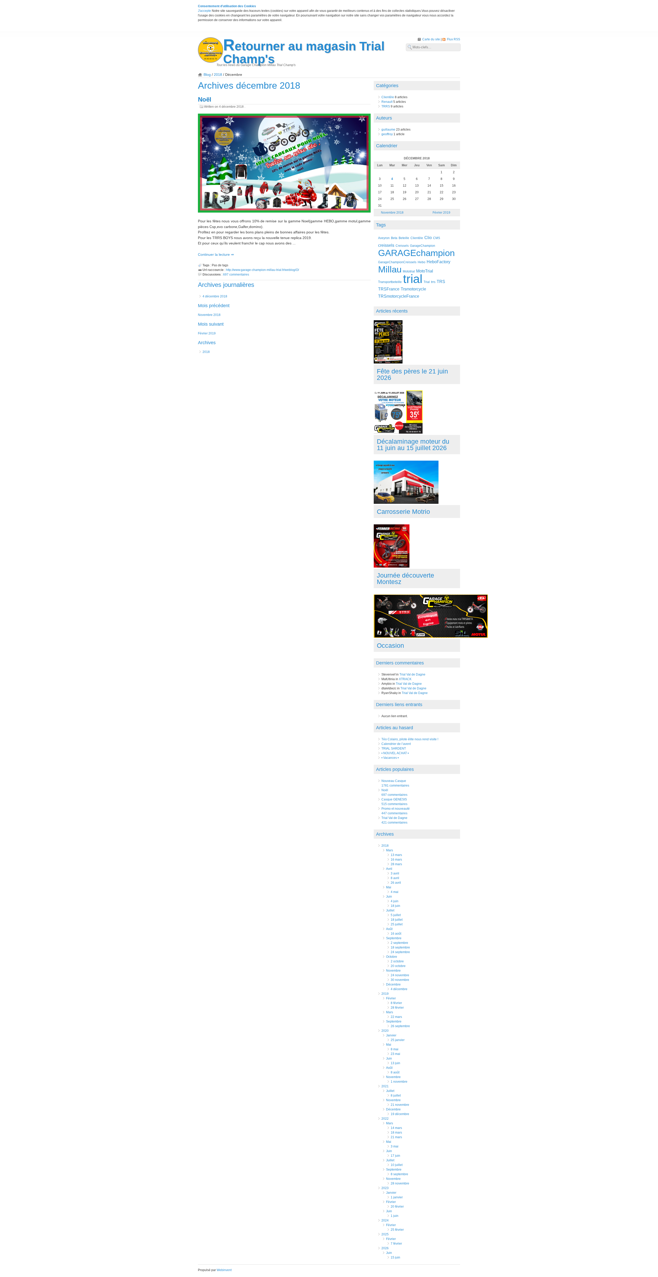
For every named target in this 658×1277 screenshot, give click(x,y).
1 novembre (399, 1081)
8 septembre (399, 1174)
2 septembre (399, 943)
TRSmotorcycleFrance (398, 296)
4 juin (394, 901)
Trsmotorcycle (413, 289)
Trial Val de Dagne (412, 674)
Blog (207, 74)
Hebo (421, 262)
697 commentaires (236, 274)
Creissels (402, 245)
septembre (393, 938)
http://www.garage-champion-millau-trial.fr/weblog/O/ (262, 270)
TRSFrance (388, 289)
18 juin (395, 906)
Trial (427, 282)
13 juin (395, 1063)
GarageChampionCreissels (397, 262)
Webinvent (224, 1270)
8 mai (394, 1049)
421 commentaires (394, 822)
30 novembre (400, 980)
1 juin (394, 1216)
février (391, 998)
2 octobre (397, 961)
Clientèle (387, 97)
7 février (396, 1243)
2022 (385, 1118)
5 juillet (396, 915)
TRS (441, 281)
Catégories (387, 85)
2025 (385, 1234)
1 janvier (397, 1197)
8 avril (395, 878)
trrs (433, 282)
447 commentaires (394, 813)
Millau (389, 269)
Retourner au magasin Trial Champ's (304, 52)
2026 (385, 1248)
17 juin (395, 1155)
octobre (391, 957)
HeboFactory (438, 262)
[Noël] (284, 164)
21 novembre (400, 1105)
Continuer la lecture (214, 254)
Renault (386, 102)
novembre (393, 970)
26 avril (396, 882)
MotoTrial (424, 271)
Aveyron (384, 238)
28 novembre (400, 1183)
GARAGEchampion (416, 253)
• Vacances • (390, 758)
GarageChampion (422, 245)
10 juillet (397, 1165)
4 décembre (399, 989)
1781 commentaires (395, 785)
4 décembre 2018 (215, 296)
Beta (394, 238)
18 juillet (397, 920)
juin (389, 896)
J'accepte (204, 11)
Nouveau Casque (393, 781)
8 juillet (396, 1095)
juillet (390, 910)
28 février (397, 1007)
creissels (386, 245)
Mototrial (409, 271)
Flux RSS (453, 39)
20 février (397, 1206)
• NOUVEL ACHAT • (395, 753)
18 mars (396, 1132)
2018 (218, 74)
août (389, 929)
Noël (204, 99)
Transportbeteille (390, 282)
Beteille (404, 238)
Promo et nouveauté (395, 808)
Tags (381, 224)
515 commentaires (394, 804)
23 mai (395, 1054)
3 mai (394, 1146)
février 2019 (207, 333)
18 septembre (400, 947)
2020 (385, 1031)
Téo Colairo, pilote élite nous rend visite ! (409, 739)
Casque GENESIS (394, 799)
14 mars (396, 1128)
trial (412, 279)
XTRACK (405, 679)
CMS (436, 238)
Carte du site (431, 39)
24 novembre (400, 975)
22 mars (396, 1017)
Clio (428, 237)
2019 (385, 994)
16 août (396, 933)
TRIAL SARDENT (393, 748)
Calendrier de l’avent (396, 744)
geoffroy (387, 134)
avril (389, 869)
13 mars (396, 855)
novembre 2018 (209, 315)
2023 (385, 1188)
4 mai (394, 892)
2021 (385, 1086)
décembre (393, 984)
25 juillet (397, 924)
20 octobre (398, 966)
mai (388, 887)
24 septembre (400, 952)
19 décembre (400, 1114)
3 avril (395, 873)
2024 (385, 1220)
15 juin (395, 1257)
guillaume (388, 129)
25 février (397, 1230)
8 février (396, 1003)
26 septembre (400, 1026)
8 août (395, 1072)
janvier (391, 1035)
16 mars (396, 859)
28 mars (396, 864)
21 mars (396, 1137)
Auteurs (384, 118)
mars (389, 850)
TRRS (385, 106)
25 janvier (398, 1040)
